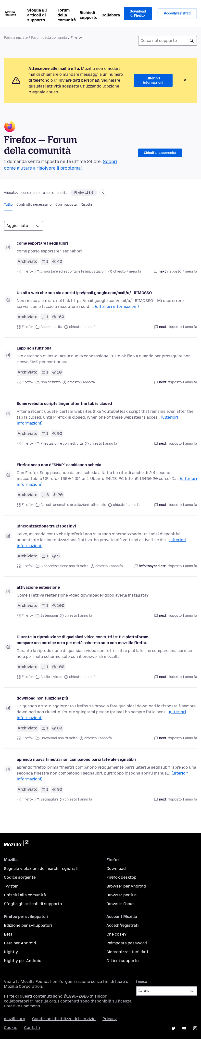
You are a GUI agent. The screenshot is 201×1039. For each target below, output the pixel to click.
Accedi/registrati (177, 13)
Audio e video (51, 677)
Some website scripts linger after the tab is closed (64, 403)
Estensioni (49, 615)
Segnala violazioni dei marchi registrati (41, 868)
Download (116, 868)
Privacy (109, 1018)
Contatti (32, 1027)
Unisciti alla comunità (25, 895)
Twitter (11, 886)
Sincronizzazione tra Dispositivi (46, 526)
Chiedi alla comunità (160, 153)
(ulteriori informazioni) (117, 306)
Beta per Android (20, 943)
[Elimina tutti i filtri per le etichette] (102, 192)
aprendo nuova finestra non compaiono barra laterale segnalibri (76, 759)
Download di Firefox (138, 13)
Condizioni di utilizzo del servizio (64, 1018)
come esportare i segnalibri (42, 243)
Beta (8, 934)
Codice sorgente (20, 877)
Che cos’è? (116, 934)
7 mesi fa (189, 271)
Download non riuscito (58, 738)
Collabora (110, 15)
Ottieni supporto (122, 960)
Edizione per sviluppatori (28, 925)
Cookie (10, 1027)
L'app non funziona (34, 348)
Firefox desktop (121, 877)
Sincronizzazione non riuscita (64, 566)
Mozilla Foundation (39, 981)
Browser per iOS (121, 895)
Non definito (50, 382)
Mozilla (16, 844)
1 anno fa (190, 327)
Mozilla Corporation (23, 986)
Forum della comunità (67, 15)
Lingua (141, 982)
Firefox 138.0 (83, 192)
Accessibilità (51, 327)
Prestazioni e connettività (61, 443)
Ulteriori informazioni (153, 80)
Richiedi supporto (89, 15)
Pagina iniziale (16, 38)
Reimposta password (126, 943)
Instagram (195, 1028)
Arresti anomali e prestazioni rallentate (73, 505)
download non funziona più (42, 698)
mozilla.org (14, 1018)
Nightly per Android (22, 960)
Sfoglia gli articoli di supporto (37, 15)
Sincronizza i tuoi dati (127, 952)
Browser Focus (120, 903)
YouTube (184, 1028)
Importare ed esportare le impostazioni (73, 271)
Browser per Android (126, 886)
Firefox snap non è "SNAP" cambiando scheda (59, 465)
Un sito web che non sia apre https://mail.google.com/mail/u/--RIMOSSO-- (86, 292)
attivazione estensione (38, 587)
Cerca (192, 41)
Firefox (28, 271)
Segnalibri (49, 799)
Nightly (11, 952)
